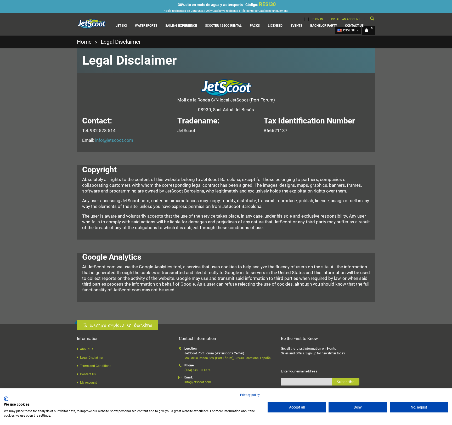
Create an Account (345, 19)
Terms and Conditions (95, 366)
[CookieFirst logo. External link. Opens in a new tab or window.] (6, 398)
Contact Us (88, 374)
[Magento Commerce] (91, 23)
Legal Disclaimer (91, 357)
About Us (86, 349)
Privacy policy (250, 395)
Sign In (318, 19)
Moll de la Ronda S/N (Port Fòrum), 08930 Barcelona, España (227, 358)
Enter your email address (299, 371)
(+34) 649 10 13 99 (198, 370)
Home (84, 42)
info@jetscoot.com (114, 140)
